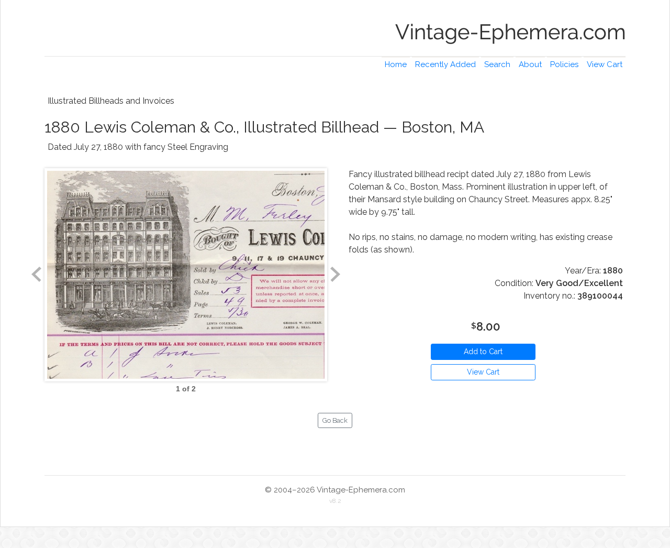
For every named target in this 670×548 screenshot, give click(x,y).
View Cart (604, 64)
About (530, 64)
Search (497, 64)
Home (396, 64)
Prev (36, 274)
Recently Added (445, 64)
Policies (564, 64)
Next (335, 274)
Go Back (335, 420)
